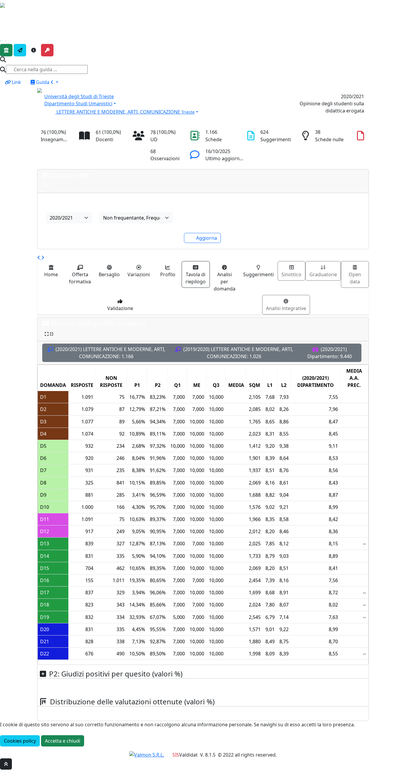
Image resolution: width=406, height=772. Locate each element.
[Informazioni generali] (33, 50)
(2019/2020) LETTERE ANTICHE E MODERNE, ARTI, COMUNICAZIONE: (237, 353)
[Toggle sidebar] (4, 14)
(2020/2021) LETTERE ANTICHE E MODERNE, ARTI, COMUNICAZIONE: (109, 353)
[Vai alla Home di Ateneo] (6, 50)
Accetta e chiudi (62, 741)
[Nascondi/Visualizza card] (47, 185)
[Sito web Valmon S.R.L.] (146, 755)
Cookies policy (20, 741)
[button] (160, 111)
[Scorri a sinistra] (39, 257)
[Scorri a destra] (42, 257)
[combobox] (69, 217)
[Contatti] (20, 50)
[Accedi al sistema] (47, 50)
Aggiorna (206, 238)
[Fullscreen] (49, 334)
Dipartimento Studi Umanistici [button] (78, 103)
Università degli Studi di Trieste (79, 96)
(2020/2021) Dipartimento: (329, 353)
